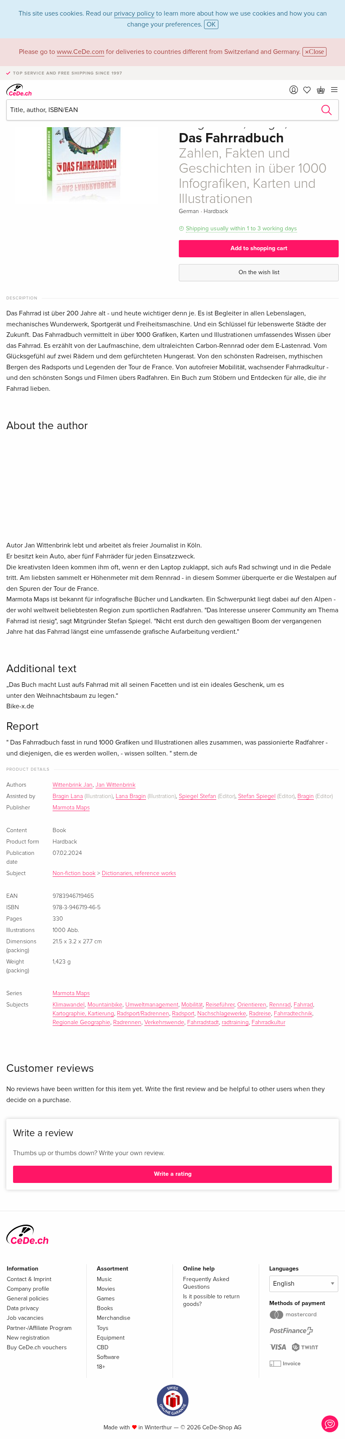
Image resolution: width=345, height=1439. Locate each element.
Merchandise (113, 1318)
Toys (103, 1328)
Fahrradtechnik (293, 1014)
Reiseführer (220, 1005)
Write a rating (172, 1173)
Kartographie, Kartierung (83, 1014)
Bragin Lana (68, 796)
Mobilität (192, 1005)
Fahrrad (303, 1005)
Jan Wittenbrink (115, 785)
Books (105, 1308)
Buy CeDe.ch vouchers (37, 1347)
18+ (101, 1366)
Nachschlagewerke (221, 1014)
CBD (103, 1347)
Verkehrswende (164, 1022)
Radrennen (127, 1022)
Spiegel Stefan (197, 796)
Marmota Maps (71, 808)
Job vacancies (25, 1318)
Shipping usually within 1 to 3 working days (241, 228)
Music (104, 1279)
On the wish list (259, 272)
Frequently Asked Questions (206, 1283)
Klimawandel (69, 1005)
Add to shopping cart (259, 248)
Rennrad (280, 1005)
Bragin (305, 796)
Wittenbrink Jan (73, 785)
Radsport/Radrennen (143, 1014)
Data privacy (23, 1308)
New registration (28, 1337)
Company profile (28, 1288)
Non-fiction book (74, 873)
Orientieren (251, 1005)
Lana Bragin (131, 796)
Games (106, 1298)
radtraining (235, 1022)
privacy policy (134, 13)
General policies (28, 1298)
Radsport (183, 1014)
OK (211, 24)
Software (108, 1357)
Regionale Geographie (81, 1022)
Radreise (260, 1014)
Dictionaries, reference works (139, 873)
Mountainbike (105, 1005)
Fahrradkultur (268, 1022)
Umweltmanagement (151, 1005)
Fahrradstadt (203, 1022)
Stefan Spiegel (257, 796)
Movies (106, 1288)
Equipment (111, 1337)
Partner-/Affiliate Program (39, 1328)
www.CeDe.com (80, 52)
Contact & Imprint (29, 1279)
